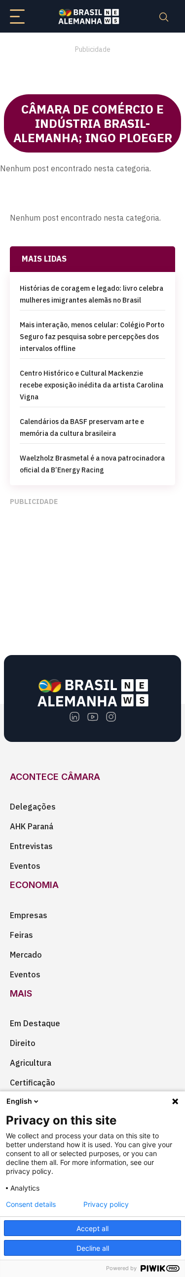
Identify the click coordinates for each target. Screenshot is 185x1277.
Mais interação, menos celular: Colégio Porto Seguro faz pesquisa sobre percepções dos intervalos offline (92, 336)
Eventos (25, 866)
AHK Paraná (31, 826)
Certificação (32, 1082)
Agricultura (30, 1063)
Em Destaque (35, 1023)
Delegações (33, 807)
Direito (23, 1043)
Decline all (92, 1248)
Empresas (28, 915)
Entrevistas (31, 846)
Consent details (31, 1204)
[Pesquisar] (163, 16)
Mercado (26, 955)
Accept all (92, 1228)
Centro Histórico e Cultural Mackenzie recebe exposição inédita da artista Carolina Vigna (91, 385)
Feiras (21, 935)
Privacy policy (106, 1204)
